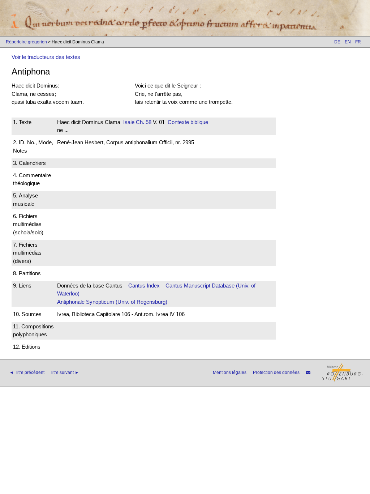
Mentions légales (229, 372)
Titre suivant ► (64, 372)
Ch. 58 (142, 122)
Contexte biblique (188, 122)
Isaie (128, 122)
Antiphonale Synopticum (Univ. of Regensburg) (112, 302)
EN (348, 41)
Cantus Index (144, 285)
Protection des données (276, 372)
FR (358, 41)
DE (337, 41)
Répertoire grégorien (26, 41)
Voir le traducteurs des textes (46, 57)
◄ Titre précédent (26, 372)
